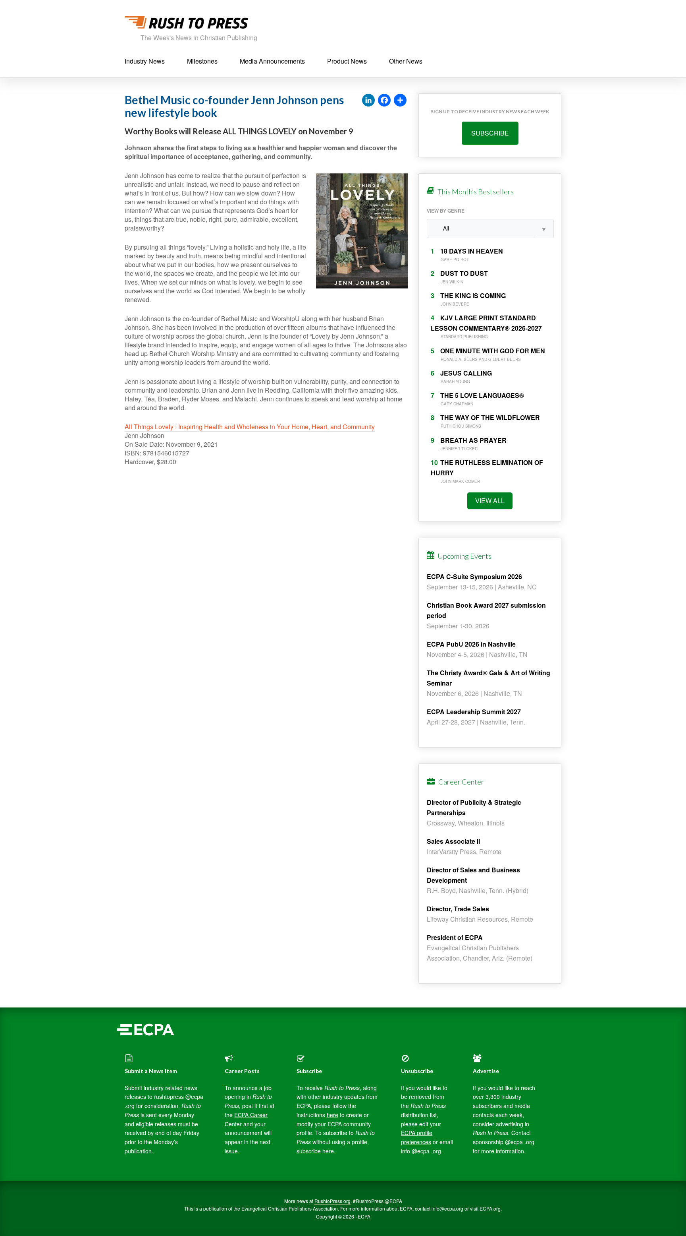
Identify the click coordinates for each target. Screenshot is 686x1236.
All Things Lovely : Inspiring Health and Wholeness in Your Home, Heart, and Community (250, 426)
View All (490, 500)
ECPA (364, 1216)
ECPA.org (490, 1208)
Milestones (202, 61)
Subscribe (490, 133)
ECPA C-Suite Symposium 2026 (474, 576)
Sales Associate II (453, 841)
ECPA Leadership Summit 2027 (474, 711)
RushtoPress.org (332, 1200)
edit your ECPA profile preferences (421, 1133)
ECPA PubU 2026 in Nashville (471, 644)
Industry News (145, 61)
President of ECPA (455, 937)
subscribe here (315, 1151)
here (332, 1115)
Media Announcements (272, 61)
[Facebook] (384, 100)
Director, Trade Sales (458, 908)
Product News (347, 61)
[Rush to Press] (186, 24)
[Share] (400, 100)
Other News (405, 61)
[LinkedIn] (368, 100)
